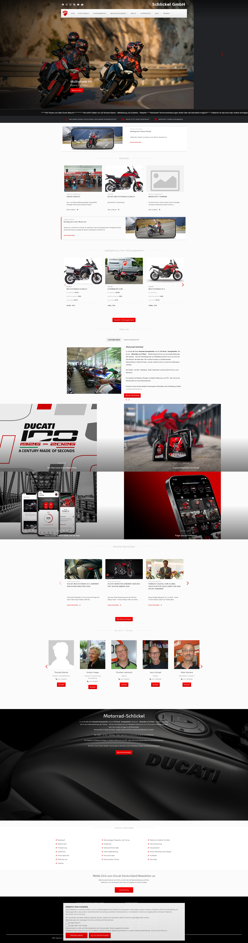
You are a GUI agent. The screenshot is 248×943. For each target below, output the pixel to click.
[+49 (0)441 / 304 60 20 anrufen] (75, 5)
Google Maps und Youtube (78, 925)
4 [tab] (125, 105)
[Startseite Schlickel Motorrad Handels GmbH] (168, 4)
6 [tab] (131, 105)
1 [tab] (117, 105)
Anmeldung (124, 890)
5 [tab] (128, 105)
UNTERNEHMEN (114, 340)
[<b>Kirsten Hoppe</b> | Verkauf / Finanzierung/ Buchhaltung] (92, 654)
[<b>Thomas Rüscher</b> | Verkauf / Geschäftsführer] (61, 654)
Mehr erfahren (135, 142)
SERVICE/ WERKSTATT (131, 340)
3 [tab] (123, 105)
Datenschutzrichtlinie (114, 880)
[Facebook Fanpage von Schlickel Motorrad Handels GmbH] (64, 5)
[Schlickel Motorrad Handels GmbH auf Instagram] (67, 5)
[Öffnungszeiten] (71, 5)
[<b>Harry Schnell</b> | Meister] (155, 654)
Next (222, 54)
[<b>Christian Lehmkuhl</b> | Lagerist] (124, 654)
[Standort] (83, 5)
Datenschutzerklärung (77, 914)
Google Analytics (74, 923)
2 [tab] (120, 105)
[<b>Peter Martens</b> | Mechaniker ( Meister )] (186, 654)
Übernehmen (76, 935)
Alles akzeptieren (100, 935)
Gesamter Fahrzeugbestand (124, 320)
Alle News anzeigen (124, 619)
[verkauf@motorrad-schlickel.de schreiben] (79, 5)
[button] (84, 13)
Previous (26, 54)
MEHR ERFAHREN (132, 395)
